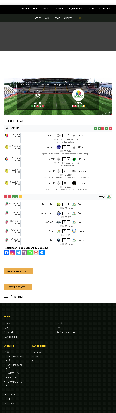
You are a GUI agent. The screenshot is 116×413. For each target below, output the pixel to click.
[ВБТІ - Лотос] (58, 241)
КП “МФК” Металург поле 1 (13, 384)
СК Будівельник (11, 373)
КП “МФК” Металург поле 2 (13, 358)
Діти (34, 361)
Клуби (60, 323)
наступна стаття (16, 287)
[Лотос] (78, 97)
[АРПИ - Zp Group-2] (58, 174)
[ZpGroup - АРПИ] (58, 138)
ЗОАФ (38, 18)
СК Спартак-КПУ (12, 394)
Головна (25, 8)
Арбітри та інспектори (68, 332)
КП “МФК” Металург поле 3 (13, 367)
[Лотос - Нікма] (58, 232)
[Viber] (24, 252)
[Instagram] (12, 252)
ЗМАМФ (59, 8)
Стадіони (104, 8)
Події (59, 328)
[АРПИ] (37, 97)
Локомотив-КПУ (12, 377)
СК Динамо (9, 403)
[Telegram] (18, 252)
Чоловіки (36, 352)
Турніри (7, 328)
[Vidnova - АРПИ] (58, 150)
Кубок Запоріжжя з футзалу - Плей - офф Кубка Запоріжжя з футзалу (55, 84)
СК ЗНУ (7, 399)
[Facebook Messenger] (42, 252)
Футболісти (75, 8)
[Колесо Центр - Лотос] (58, 214)
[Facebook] (6, 252)
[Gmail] (36, 252)
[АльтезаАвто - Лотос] (58, 205)
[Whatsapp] (30, 252)
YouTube (91, 8)
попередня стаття (20, 271)
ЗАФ (35, 8)
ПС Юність (9, 352)
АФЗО (46, 8)
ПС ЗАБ (7, 390)
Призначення (10, 337)
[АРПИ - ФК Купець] (58, 162)
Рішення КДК (10, 332)
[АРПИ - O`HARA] (58, 186)
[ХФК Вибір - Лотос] (58, 223)
